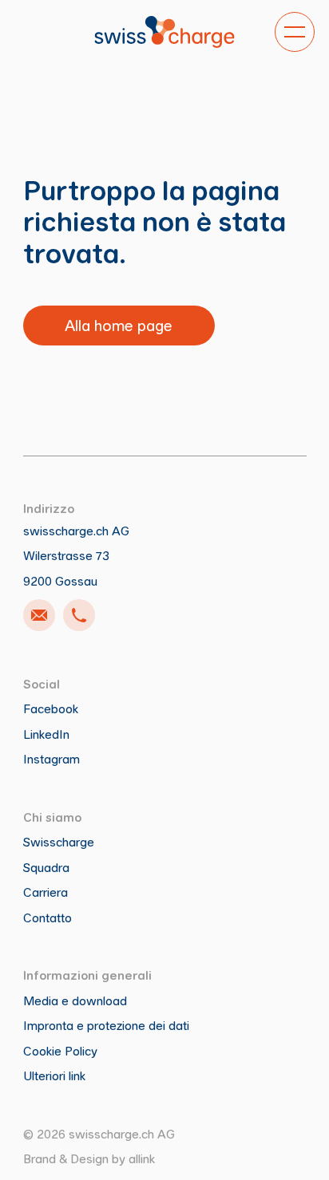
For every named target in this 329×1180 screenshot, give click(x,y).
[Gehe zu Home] (164, 32)
